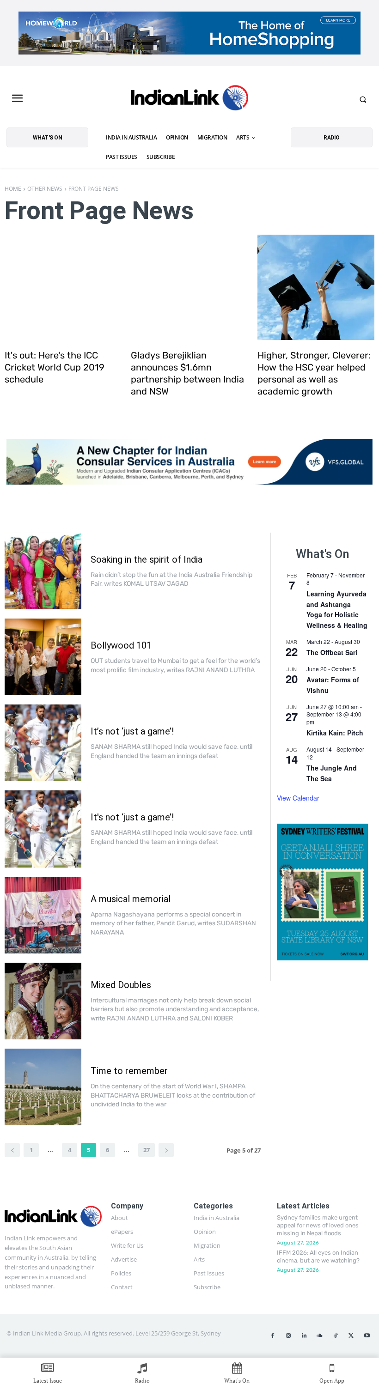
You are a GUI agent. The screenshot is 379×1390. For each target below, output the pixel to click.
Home (13, 189)
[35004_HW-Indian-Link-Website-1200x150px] (189, 33)
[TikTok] (335, 1335)
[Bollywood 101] (43, 657)
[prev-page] (12, 1150)
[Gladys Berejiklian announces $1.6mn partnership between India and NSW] (189, 287)
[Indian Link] (189, 99)
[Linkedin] (304, 1335)
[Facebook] (272, 1335)
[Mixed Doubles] (43, 1001)
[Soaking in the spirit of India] (43, 571)
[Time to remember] (43, 1087)
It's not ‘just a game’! (132, 817)
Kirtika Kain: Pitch (334, 732)
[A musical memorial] (43, 915)
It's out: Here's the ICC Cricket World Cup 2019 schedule (54, 367)
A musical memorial (131, 898)
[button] (362, 99)
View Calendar (298, 797)
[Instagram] (288, 1335)
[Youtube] (367, 1335)
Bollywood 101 (121, 645)
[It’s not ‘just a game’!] (43, 742)
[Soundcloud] (319, 1335)
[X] (351, 1335)
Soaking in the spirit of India (146, 559)
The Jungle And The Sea (331, 773)
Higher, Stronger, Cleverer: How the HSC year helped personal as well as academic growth (314, 373)
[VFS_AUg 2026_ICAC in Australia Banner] (189, 462)
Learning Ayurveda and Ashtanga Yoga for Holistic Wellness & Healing (336, 609)
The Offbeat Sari (331, 652)
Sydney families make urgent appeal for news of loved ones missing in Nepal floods (318, 1225)
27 (146, 1150)
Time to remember (129, 1070)
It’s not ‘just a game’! (132, 731)
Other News (44, 189)
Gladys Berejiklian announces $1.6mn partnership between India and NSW (187, 373)
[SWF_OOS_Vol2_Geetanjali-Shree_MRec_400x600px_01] (322, 892)
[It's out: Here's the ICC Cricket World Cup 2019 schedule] (63, 287)
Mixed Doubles (121, 984)
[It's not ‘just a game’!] (43, 828)
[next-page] (166, 1150)
